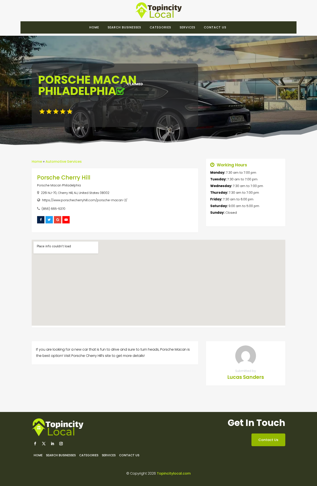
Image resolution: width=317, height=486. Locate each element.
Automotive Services (64, 161)
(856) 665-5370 (53, 209)
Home (94, 27)
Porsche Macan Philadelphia (59, 185)
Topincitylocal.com (174, 473)
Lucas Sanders (245, 377)
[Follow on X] (43, 443)
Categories (160, 27)
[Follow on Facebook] (35, 443)
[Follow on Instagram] (61, 443)
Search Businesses (124, 27)
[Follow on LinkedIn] (52, 443)
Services (187, 27)
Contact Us (215, 27)
